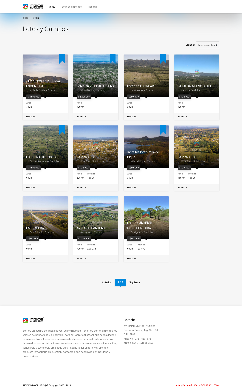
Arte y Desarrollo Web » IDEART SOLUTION (197, 385)
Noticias (92, 6)
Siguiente (134, 282)
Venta (54, 6)
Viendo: (190, 45)
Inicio (25, 17)
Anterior (106, 282)
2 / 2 (120, 282)
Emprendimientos (73, 6)
